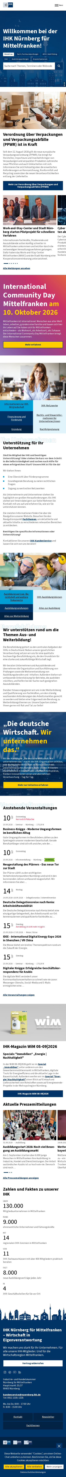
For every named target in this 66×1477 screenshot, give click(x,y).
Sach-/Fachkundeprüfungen (27, 54)
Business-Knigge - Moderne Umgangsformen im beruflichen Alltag (32, 831)
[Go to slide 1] (6, 263)
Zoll (6, 59)
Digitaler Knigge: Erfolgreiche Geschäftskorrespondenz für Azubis (32, 970)
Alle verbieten (34, 1466)
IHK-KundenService (41, 540)
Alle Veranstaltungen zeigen (19, 995)
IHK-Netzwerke (49, 405)
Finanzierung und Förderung (17, 418)
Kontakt (18, 1416)
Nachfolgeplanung (49, 429)
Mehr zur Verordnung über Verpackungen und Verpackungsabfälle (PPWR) (33, 186)
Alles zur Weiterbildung (16, 616)
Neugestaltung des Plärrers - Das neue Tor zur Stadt (31, 866)
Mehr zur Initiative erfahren (33, 785)
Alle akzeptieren (14, 1466)
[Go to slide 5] (15, 263)
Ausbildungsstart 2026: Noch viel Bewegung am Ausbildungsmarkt (29, 1149)
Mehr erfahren (33, 344)
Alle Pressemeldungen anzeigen (21, 1178)
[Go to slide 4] (13, 263)
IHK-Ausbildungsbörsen (49, 597)
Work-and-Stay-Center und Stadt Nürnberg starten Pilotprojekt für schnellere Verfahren (29, 232)
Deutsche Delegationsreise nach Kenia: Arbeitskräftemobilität (28, 904)
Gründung (16, 429)
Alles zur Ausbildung (49, 608)
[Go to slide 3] (11, 263)
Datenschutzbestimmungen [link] (33, 1472)
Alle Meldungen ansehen (16, 268)
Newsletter (48, 1416)
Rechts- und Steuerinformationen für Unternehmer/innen (49, 418)
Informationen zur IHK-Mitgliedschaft (16, 406)
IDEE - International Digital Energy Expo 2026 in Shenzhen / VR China (32, 939)
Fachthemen (29, 519)
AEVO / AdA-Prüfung (50, 54)
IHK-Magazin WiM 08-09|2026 (33, 1093)
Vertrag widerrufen (33, 1363)
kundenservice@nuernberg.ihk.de (22, 1394)
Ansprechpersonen (40, 59)
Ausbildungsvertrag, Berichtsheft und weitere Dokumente (16, 597)
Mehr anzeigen (54, 1466)
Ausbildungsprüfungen (20, 59)
